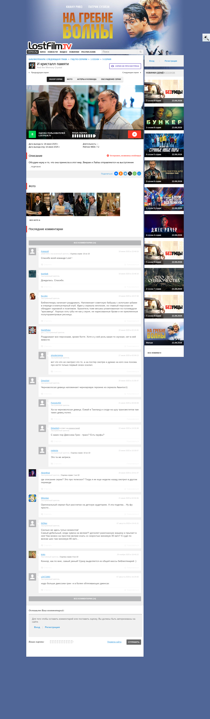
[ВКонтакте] (116, 173)
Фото (70, 79)
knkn (43, 554)
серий (160, 73)
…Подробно (35, 167)
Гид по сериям (79, 59)
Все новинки (154, 353)
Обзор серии (55, 79)
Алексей (45, 251)
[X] (130, 173)
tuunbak (44, 274)
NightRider (46, 330)
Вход (37, 627)
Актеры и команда (86, 79)
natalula (54, 450)
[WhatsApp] (134, 173)
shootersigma (57, 355)
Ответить (48, 265)
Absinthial (45, 473)
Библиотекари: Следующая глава (48, 59)
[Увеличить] (38, 204)
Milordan (45, 498)
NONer (44, 523)
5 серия (107, 59)
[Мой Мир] (139, 173)
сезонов (170, 73)
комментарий (74, 428)
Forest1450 (56, 403)
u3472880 (45, 577)
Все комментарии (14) (85, 243)
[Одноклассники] (121, 173)
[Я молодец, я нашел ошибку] (193, 38)
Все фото (34, 220)
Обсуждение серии (111, 79)
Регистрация (52, 627)
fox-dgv (44, 296)
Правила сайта (114, 642)
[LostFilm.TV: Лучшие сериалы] (51, 45)
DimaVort (45, 381)
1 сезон (95, 59)
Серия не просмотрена (127, 66)
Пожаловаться (133, 265)
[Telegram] (125, 173)
